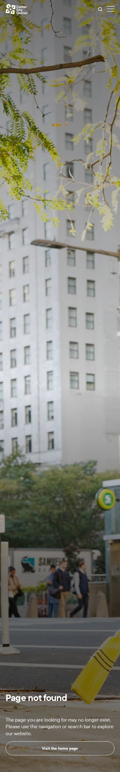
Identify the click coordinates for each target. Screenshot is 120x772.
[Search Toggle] (100, 9)
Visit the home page (60, 748)
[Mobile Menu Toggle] (110, 9)
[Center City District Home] (16, 9)
